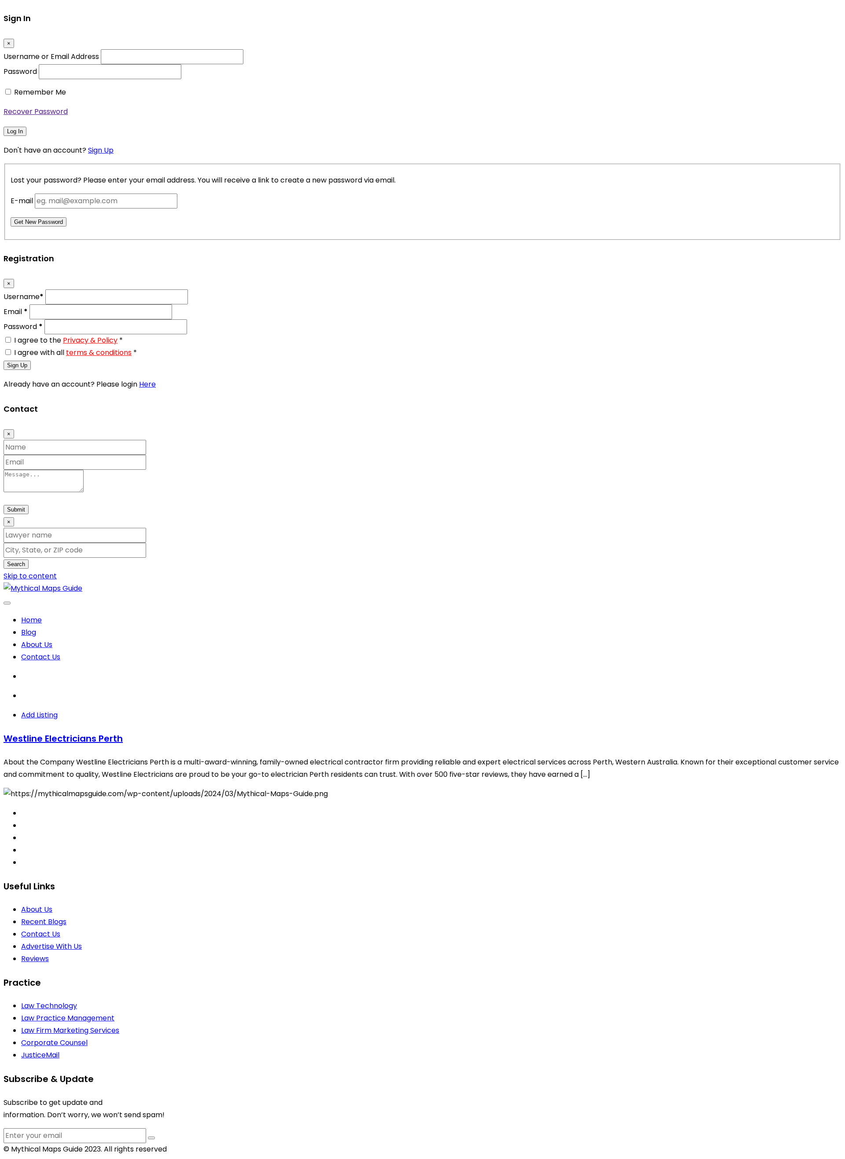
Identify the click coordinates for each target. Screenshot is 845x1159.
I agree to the (68, 340)
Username (24, 297)
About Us (36, 645)
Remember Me (40, 92)
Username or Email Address (51, 56)
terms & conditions (99, 352)
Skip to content (30, 576)
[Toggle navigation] (7, 603)
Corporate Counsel (54, 1043)
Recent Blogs (43, 922)
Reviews (35, 959)
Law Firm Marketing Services (70, 1030)
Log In (15, 131)
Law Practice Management (67, 1018)
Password (20, 71)
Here (147, 384)
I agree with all (75, 352)
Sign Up (101, 150)
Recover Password (36, 111)
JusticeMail (40, 1055)
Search (16, 564)
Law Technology (49, 1006)
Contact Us (40, 657)
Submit (16, 509)
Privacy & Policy (90, 340)
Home (31, 620)
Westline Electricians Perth (63, 738)
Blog (28, 632)
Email (16, 312)
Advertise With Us (51, 946)
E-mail (22, 201)
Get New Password (38, 222)
